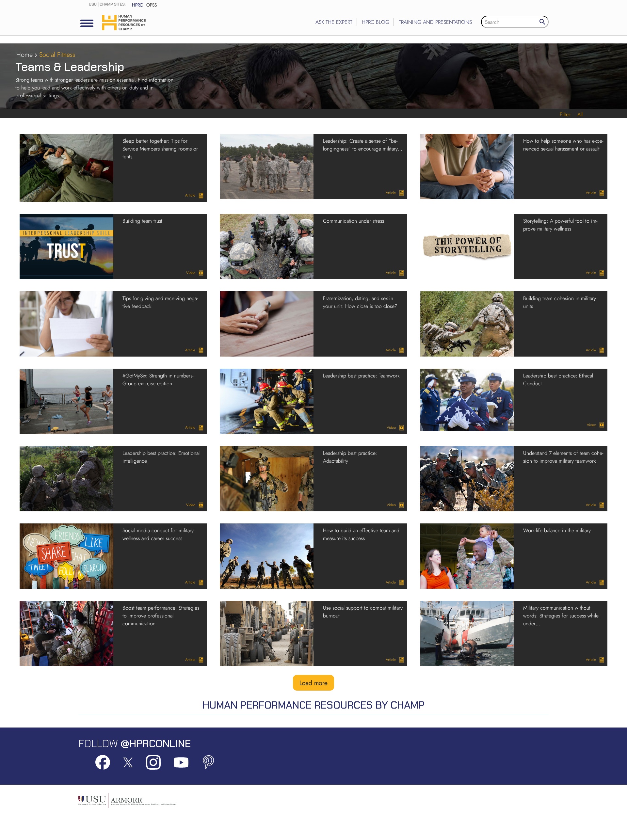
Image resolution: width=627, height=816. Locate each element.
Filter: (566, 114)
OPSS (151, 5)
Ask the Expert (333, 22)
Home (24, 54)
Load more (313, 682)
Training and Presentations (435, 22)
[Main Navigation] (86, 23)
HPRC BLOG (375, 22)
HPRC (137, 5)
